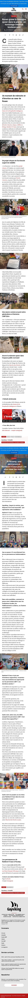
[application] (14, 415)
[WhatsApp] (16, 35)
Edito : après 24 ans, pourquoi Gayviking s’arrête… (13, 957)
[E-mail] (19, 35)
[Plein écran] (24, 421)
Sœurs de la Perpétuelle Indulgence (12, 111)
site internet (6, 430)
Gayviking (4, 440)
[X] (13, 35)
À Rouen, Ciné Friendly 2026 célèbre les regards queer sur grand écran (12, 969)
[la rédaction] (5, 30)
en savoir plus (14, 5)
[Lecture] (4, 421)
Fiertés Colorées (7, 125)
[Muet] (21, 421)
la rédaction (10, 30)
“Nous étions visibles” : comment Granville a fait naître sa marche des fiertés (12, 960)
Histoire (8, 436)
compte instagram (16, 430)
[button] (14, 416)
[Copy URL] (22, 35)
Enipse (15, 125)
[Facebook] (9, 35)
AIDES (19, 125)
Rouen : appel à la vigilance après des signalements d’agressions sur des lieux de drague (13, 965)
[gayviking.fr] (12, 9)
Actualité (14, 16)
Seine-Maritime (18, 436)
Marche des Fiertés (14, 365)
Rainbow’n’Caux (11, 127)
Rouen (12, 436)
